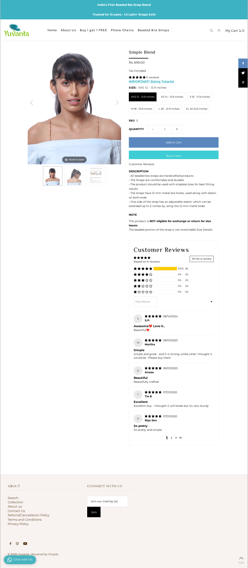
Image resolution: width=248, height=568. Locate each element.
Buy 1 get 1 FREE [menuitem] (93, 30)
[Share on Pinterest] (243, 83)
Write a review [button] (202, 258)
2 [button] (171, 438)
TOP (241, 562)
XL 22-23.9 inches (196, 108)
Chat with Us (23, 559)
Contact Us (16, 511)
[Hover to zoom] (74, 104)
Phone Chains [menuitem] (122, 30)
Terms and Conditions (25, 519)
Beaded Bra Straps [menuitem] (154, 30)
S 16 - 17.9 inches (200, 96)
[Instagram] (17, 544)
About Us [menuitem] (68, 30)
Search (13, 498)
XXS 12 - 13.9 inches (142, 96)
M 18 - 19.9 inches (141, 108)
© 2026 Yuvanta (18, 554)
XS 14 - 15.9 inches (172, 96)
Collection (15, 502)
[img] (153, 316)
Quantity (136, 129)
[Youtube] (25, 544)
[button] (137, 77)
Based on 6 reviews (147, 261)
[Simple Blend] (52, 176)
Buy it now (173, 156)
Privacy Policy (18, 524)
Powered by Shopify (45, 554)
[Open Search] (211, 30)
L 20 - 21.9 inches (169, 108)
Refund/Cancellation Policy (28, 515)
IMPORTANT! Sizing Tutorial (151, 81)
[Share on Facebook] (243, 63)
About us (15, 506)
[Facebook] (10, 544)
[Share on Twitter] (243, 73)
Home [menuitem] (52, 30)
